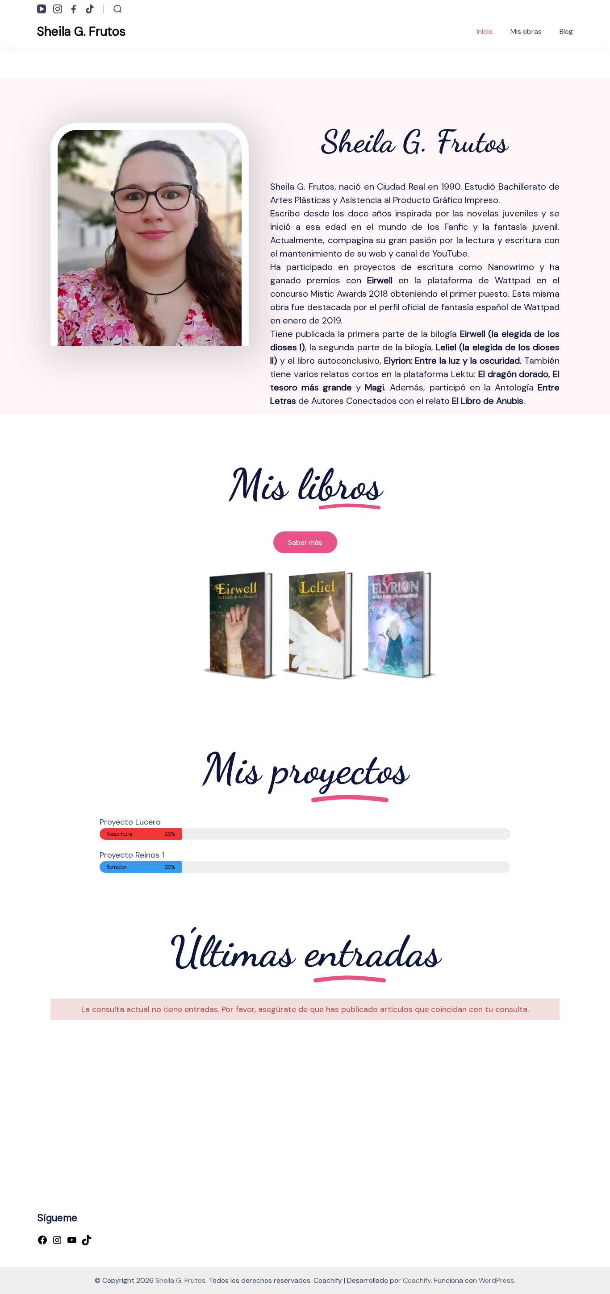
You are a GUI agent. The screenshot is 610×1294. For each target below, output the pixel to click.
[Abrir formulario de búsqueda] (117, 8)
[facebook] (73, 8)
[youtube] (41, 8)
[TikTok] (86, 1241)
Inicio (484, 31)
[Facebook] (42, 1241)
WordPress (496, 1280)
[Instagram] (57, 1241)
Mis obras (526, 31)
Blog (566, 31)
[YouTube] (72, 1241)
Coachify (417, 1280)
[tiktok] (89, 8)
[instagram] (57, 8)
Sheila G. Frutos (81, 31)
